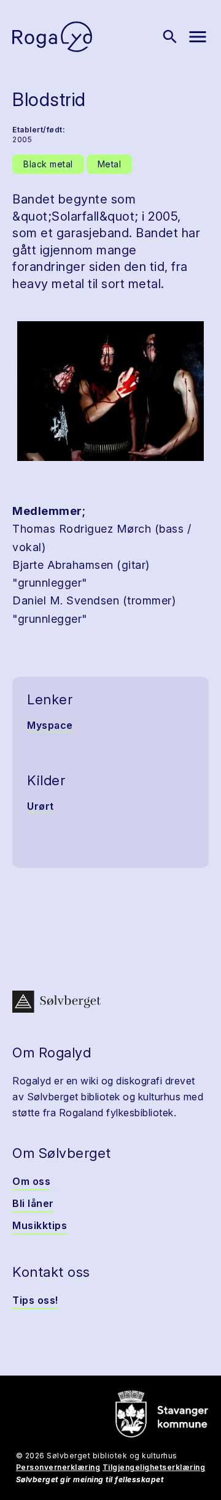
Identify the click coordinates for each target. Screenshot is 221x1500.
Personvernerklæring (58, 1467)
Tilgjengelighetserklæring (154, 1467)
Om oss (31, 1181)
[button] (110, 391)
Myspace (50, 725)
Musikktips (39, 1225)
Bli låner (33, 1203)
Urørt (40, 806)
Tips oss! (35, 1300)
